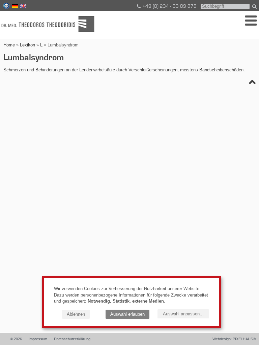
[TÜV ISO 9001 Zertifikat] (5, 6)
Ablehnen (76, 314)
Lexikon (27, 44)
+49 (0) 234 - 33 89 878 (169, 6)
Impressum (38, 339)
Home (9, 44)
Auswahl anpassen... (183, 313)
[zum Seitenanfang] (252, 83)
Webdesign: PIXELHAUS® (234, 339)
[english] (22, 6)
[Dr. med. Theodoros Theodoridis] (49, 24)
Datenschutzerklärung (72, 339)
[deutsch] (14, 6)
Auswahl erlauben (127, 314)
